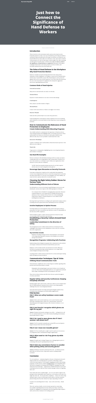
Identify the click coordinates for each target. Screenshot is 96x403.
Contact (73, 1)
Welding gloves (50, 363)
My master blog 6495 (26, 1)
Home (68, 1)
